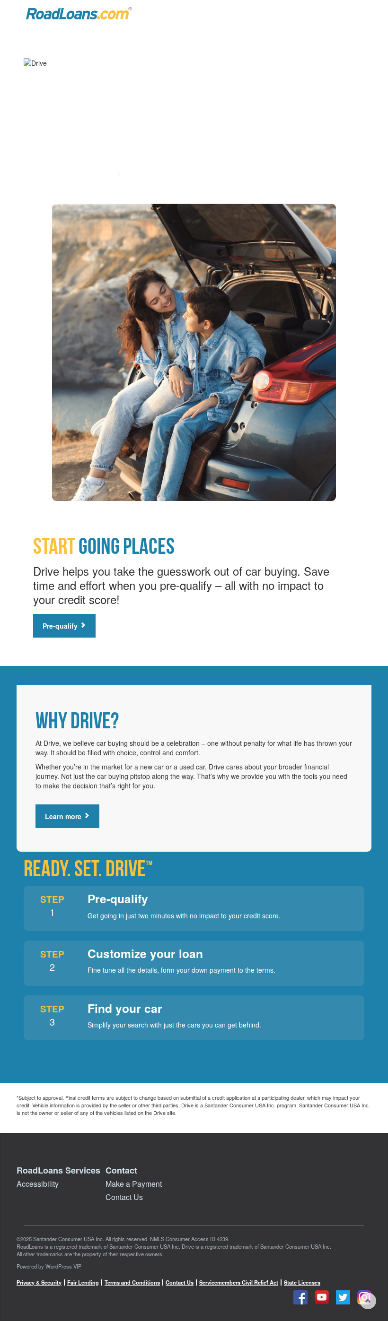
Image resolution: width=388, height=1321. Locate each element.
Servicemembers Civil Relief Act (238, 1282)
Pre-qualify (61, 625)
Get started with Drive (79, 173)
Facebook (300, 1297)
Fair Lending (83, 1282)
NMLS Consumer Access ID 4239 (189, 1239)
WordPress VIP (63, 1266)
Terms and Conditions (132, 1282)
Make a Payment (134, 1183)
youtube (322, 1297)
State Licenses (302, 1282)
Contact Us (124, 1196)
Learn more (64, 816)
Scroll (368, 1301)
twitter (343, 1297)
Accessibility (38, 1183)
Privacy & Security (39, 1282)
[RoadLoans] (79, 13)
